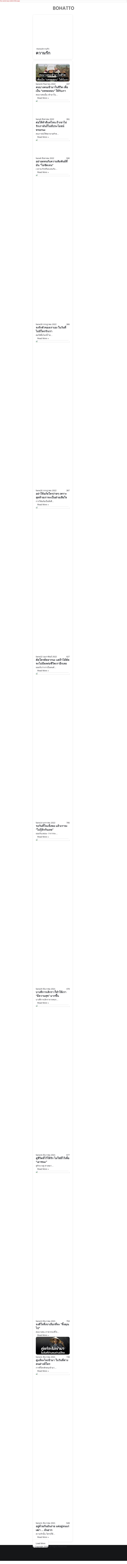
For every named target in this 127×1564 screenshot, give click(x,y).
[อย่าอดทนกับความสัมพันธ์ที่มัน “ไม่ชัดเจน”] (53, 140)
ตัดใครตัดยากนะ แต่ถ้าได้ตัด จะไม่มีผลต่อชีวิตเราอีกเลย (52, 662)
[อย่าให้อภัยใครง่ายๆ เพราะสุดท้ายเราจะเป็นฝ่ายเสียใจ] (53, 341)
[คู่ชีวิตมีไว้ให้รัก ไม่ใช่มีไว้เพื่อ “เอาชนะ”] (53, 1006)
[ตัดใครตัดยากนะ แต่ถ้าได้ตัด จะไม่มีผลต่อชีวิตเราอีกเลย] (53, 508)
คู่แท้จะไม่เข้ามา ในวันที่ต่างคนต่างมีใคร (52, 1362)
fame (38, 84)
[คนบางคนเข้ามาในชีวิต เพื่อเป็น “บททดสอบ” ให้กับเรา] (53, 81)
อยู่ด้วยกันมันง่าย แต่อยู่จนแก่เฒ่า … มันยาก (52, 1528)
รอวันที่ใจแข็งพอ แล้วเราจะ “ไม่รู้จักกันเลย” (51, 828)
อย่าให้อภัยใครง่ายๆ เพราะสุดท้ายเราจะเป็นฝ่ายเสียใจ (51, 496)
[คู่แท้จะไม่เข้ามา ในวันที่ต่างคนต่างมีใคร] (53, 1354)
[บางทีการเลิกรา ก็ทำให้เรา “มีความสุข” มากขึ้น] (53, 840)
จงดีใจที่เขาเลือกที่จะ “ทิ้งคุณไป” (52, 1326)
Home (39, 49)
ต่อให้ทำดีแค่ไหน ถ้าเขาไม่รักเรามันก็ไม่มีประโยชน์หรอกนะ (51, 126)
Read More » (43, 98)
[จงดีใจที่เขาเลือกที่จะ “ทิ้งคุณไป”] (53, 1172)
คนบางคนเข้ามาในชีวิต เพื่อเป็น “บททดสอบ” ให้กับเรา (52, 89)
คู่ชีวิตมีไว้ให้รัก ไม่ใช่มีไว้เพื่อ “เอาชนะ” (52, 1160)
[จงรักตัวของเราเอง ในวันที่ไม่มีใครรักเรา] (53, 175)
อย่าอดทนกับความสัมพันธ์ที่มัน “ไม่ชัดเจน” (52, 164)
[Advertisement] (53, 32)
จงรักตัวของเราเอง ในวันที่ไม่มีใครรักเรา (51, 330)
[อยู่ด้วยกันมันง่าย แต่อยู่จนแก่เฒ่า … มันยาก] (53, 1374)
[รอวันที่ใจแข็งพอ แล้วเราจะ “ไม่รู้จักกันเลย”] (53, 674)
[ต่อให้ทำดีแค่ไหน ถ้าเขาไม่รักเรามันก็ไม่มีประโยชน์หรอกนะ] (53, 101)
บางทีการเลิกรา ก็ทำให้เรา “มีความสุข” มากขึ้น (51, 994)
